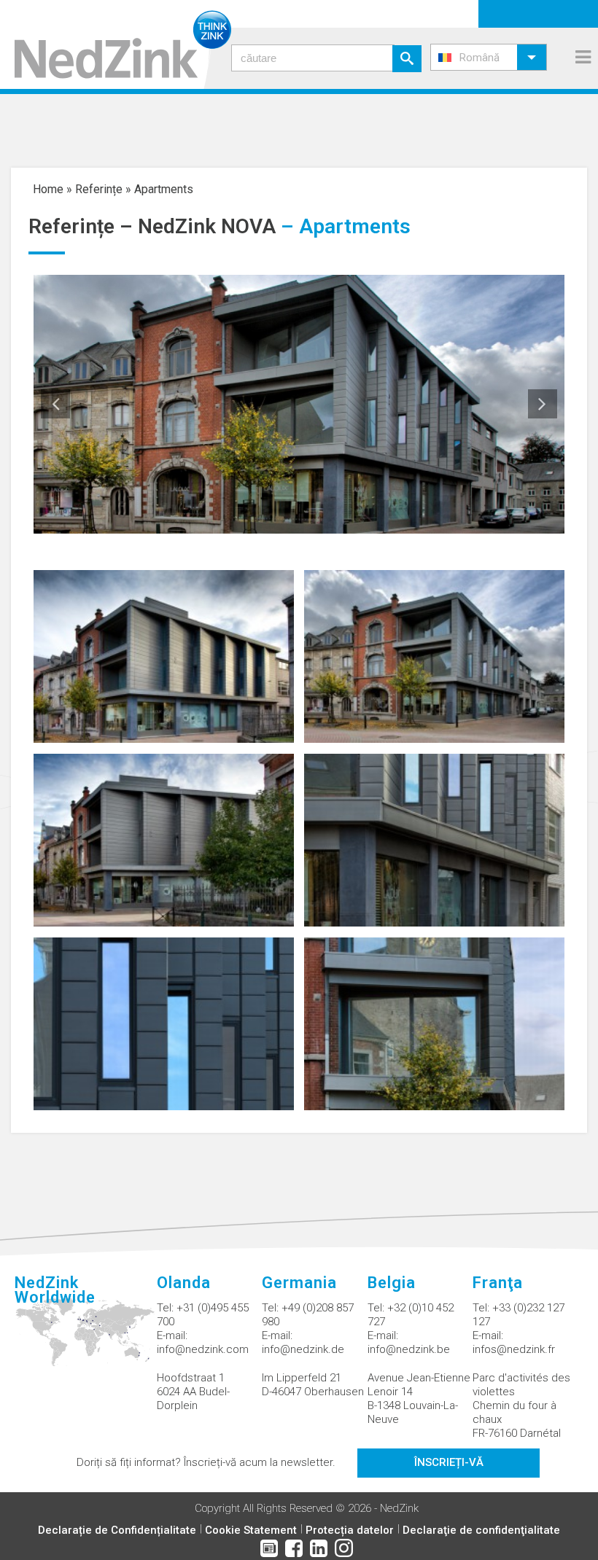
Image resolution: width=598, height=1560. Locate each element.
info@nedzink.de (303, 1349)
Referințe (99, 189)
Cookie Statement (251, 1530)
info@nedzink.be (409, 1349)
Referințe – (83, 226)
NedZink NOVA (207, 226)
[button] (488, 57)
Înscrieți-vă (449, 1462)
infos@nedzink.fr (514, 1349)
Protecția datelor (350, 1530)
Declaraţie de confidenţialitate (481, 1530)
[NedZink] (115, 44)
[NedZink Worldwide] (86, 1340)
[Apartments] (163, 656)
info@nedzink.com (203, 1349)
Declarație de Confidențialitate (117, 1530)
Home (48, 189)
